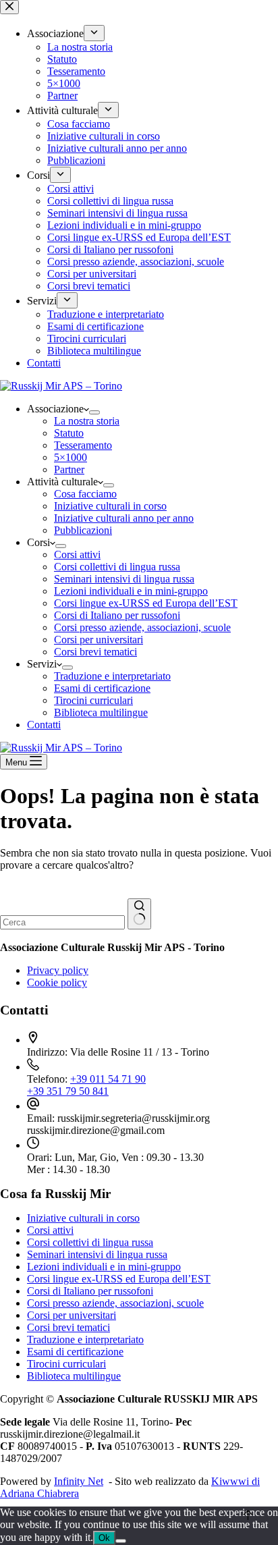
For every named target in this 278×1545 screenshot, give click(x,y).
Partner (69, 469)
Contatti (44, 724)
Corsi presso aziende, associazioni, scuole (142, 627)
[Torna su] (248, 1515)
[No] (120, 1541)
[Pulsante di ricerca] (139, 913)
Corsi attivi (77, 554)
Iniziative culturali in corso (110, 506)
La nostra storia (86, 421)
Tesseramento (83, 445)
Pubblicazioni (83, 530)
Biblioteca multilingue (101, 712)
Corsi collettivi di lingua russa (117, 566)
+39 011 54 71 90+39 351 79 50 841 (86, 1085)
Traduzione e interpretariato (112, 676)
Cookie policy (57, 982)
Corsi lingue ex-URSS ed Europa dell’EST (146, 603)
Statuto (69, 433)
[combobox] (62, 922)
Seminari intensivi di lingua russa (124, 579)
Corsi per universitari (98, 639)
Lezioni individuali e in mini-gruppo (131, 591)
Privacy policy (57, 970)
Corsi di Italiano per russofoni (117, 615)
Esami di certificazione (102, 688)
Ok (104, 1538)
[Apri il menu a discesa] (94, 412)
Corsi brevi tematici (95, 651)
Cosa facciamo (85, 493)
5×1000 (70, 457)
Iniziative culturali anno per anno (124, 518)
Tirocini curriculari (93, 700)
